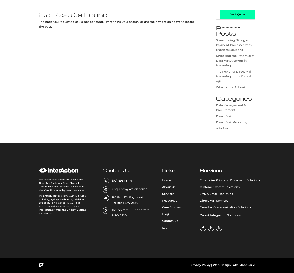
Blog (193, 14)
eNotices (222, 128)
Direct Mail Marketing (231, 122)
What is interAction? (230, 87)
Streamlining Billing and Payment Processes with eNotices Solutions (234, 45)
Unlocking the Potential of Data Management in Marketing (235, 60)
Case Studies (173, 14)
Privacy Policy (200, 265)
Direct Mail (224, 116)
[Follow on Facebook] (203, 228)
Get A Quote (237, 14)
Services (130, 14)
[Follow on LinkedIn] (211, 228)
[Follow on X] (219, 228)
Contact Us (206, 14)
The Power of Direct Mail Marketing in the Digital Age (234, 76)
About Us (115, 14)
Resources (150, 14)
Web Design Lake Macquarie (234, 265)
